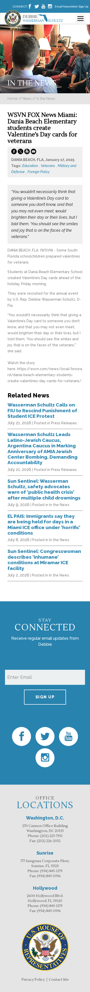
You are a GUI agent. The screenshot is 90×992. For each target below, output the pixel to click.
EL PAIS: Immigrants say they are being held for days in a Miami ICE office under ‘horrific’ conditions (44, 524)
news (27, 99)
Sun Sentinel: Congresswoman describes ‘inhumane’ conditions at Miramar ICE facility (44, 559)
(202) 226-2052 (48, 841)
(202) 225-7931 (51, 836)
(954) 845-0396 (49, 876)
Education (30, 166)
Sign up (45, 697)
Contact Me (59, 979)
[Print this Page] (27, 152)
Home (13, 99)
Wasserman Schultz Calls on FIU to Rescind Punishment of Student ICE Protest (42, 410)
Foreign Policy (39, 172)
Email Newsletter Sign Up (71, 6)
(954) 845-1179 (51, 871)
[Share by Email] (33, 152)
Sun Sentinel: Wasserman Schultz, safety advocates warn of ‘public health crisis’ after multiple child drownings (44, 489)
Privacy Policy (33, 979)
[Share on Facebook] (14, 152)
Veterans (48, 166)
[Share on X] (20, 152)
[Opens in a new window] (30, 6)
